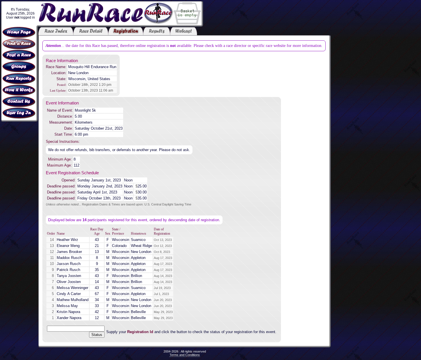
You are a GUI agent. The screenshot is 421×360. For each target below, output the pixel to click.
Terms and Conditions (185, 355)
